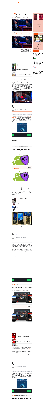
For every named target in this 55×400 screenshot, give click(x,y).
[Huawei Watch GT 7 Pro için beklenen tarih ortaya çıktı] (34, 58)
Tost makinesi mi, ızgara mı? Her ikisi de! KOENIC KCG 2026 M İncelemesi (38, 48)
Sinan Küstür (13, 17)
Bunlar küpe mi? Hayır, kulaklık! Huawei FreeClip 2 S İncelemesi (38, 46)
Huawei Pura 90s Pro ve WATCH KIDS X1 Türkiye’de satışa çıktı (38, 28)
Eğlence (14, 13)
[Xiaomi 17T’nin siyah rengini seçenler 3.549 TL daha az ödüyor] (34, 62)
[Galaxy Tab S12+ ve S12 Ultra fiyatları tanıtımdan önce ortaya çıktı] (34, 67)
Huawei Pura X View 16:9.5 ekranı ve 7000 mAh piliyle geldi (38, 22)
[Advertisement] (22, 262)
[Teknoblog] (16, 2)
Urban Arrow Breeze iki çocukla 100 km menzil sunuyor (39, 53)
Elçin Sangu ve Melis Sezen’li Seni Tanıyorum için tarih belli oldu (37, 30)
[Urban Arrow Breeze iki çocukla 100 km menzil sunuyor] (34, 53)
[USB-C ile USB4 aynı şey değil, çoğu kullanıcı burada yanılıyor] (34, 72)
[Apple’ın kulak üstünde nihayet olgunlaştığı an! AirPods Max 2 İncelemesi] (38, 38)
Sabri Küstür (13, 152)
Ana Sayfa (12, 13)
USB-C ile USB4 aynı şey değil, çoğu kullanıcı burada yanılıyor (39, 72)
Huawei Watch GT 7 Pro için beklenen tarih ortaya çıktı (39, 58)
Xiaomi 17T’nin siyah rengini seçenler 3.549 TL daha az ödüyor (39, 62)
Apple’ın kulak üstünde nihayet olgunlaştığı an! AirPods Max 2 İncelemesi (37, 43)
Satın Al (15, 234)
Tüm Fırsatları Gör (21, 113)
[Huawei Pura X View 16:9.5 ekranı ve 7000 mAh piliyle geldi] (38, 17)
